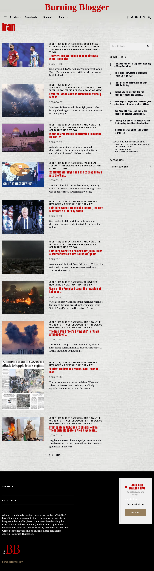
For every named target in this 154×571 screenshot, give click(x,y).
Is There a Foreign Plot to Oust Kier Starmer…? (131, 131)
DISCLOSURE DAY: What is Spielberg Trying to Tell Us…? (130, 74)
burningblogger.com (12, 562)
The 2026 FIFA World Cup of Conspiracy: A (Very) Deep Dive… (73, 57)
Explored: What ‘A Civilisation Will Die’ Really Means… (75, 95)
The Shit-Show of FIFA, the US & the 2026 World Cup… (131, 84)
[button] (148, 46)
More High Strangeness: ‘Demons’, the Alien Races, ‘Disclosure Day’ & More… (132, 103)
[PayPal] (140, 17)
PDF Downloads (123, 147)
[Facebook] (127, 17)
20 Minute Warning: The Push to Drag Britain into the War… (75, 173)
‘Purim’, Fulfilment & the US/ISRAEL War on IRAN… (74, 370)
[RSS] (144, 17)
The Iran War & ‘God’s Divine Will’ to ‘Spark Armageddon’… (74, 332)
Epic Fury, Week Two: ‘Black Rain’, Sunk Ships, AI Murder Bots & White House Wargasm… (76, 252)
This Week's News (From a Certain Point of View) (75, 89)
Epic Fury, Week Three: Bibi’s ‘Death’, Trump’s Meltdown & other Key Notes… (76, 209)
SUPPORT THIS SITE (125, 149)
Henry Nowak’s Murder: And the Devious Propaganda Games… (129, 93)
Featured (95, 47)
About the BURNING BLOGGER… (128, 142)
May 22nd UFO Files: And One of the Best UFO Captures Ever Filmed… (130, 112)
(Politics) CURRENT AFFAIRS (65, 44)
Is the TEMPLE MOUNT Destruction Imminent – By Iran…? (76, 135)
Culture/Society (78, 47)
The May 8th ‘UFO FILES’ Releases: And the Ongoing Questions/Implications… (132, 122)
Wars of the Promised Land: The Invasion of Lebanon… (75, 290)
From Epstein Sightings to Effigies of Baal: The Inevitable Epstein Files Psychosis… (74, 428)
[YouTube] (136, 17)
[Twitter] (132, 17)
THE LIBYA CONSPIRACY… (127, 152)
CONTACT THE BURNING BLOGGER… (133, 144)
